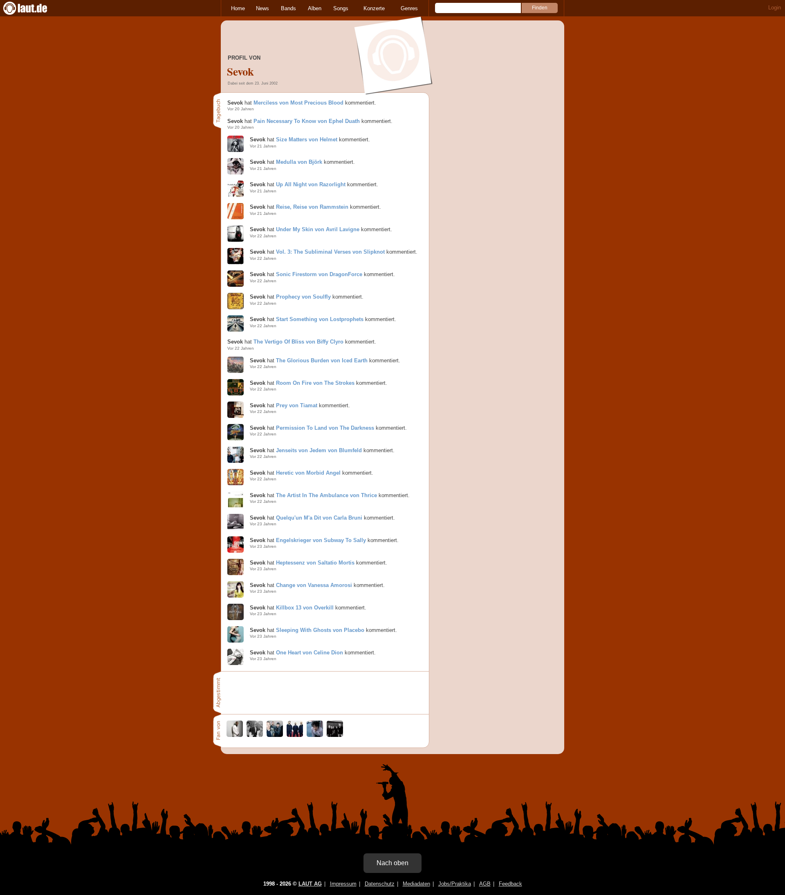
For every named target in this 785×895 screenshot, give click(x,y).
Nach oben (392, 862)
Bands (288, 8)
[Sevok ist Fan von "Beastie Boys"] (255, 735)
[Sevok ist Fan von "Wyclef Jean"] (235, 735)
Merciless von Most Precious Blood (298, 103)
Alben (314, 8)
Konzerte (374, 8)
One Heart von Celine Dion (309, 652)
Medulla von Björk (299, 162)
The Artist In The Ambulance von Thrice (326, 495)
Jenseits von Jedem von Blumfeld (319, 450)
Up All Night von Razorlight (310, 184)
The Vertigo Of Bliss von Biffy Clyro (298, 342)
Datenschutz (380, 884)
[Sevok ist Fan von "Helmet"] (275, 735)
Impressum (343, 884)
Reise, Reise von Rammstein (312, 207)
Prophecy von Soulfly (303, 297)
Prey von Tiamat (296, 405)
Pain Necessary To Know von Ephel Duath (306, 121)
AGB (485, 884)
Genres (409, 8)
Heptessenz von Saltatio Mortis (315, 563)
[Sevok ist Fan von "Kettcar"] (335, 735)
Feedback (510, 884)
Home (238, 8)
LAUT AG (310, 884)
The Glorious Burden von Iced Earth (322, 360)
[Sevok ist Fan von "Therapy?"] (295, 735)
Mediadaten (416, 884)
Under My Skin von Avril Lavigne (317, 229)
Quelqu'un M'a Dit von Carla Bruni (319, 518)
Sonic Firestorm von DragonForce (319, 274)
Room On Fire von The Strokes (315, 383)
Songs (340, 8)
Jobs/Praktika (454, 884)
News (262, 8)
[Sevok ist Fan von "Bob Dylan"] (315, 735)
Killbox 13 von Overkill (305, 608)
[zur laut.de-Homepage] (32, 8)
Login (774, 7)
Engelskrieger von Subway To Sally (321, 540)
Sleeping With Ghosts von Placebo (320, 630)
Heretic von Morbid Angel (308, 473)
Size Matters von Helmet (306, 139)
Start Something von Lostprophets (319, 319)
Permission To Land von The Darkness (325, 428)
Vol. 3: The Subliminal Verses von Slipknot (330, 252)
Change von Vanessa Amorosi (314, 585)
